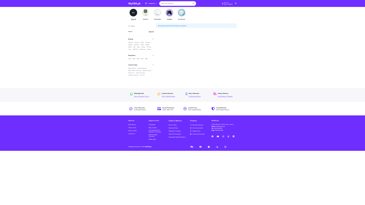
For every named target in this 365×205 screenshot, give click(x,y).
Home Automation (197, 128)
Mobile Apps (152, 139)
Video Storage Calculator (153, 135)
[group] (134, 14)
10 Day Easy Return (198, 94)
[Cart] (236, 3)
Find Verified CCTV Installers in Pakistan (155, 131)
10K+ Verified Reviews (170, 94)
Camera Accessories (198, 134)
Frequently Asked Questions (177, 137)
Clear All (151, 31)
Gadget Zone (196, 131)
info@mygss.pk (220, 126)
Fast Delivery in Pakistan (225, 94)
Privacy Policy (132, 130)
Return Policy (173, 125)
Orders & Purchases (175, 134)
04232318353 (218, 128)
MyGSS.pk (148, 146)
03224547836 (219, 130)
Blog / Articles (153, 127)
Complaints (152, 124)
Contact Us (131, 133)
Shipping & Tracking (175, 131)
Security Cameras (197, 125)
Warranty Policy (173, 128)
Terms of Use (132, 127)
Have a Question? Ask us (142, 94)
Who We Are (132, 124)
